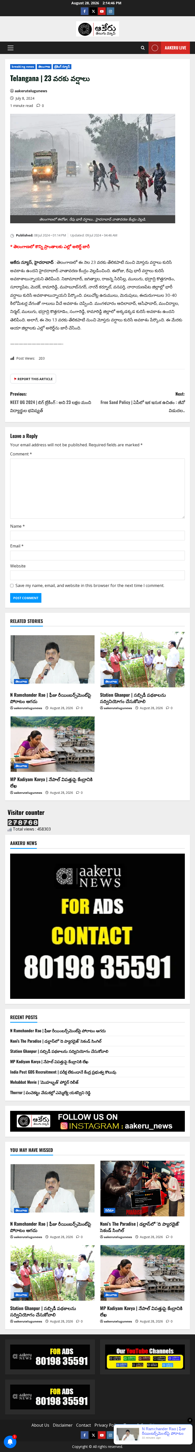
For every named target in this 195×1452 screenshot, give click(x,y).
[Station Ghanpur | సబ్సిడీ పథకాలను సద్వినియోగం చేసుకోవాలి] (142, 659)
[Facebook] (84, 11)
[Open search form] (143, 48)
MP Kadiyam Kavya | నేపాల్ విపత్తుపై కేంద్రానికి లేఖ (51, 782)
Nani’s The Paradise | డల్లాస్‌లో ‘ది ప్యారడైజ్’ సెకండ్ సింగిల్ (55, 1041)
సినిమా (109, 1210)
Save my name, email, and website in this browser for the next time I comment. (89, 585)
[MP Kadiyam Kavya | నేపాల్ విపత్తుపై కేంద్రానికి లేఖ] (52, 744)
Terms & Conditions (142, 1425)
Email (17, 546)
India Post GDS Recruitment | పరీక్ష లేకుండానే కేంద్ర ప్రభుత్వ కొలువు (63, 1072)
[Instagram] (110, 11)
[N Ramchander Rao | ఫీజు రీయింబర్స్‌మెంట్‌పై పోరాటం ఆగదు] (52, 659)
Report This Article (33, 379)
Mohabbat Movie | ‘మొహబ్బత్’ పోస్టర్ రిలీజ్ (44, 1082)
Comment (21, 454)
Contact (83, 1425)
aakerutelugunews (31, 90)
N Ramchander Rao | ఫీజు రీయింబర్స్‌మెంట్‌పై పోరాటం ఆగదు (50, 697)
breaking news (23, 66)
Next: (143, 402)
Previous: (50, 402)
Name (17, 526)
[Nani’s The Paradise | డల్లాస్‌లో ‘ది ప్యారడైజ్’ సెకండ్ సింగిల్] (142, 1188)
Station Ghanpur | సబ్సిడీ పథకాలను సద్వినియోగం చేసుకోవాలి (133, 697)
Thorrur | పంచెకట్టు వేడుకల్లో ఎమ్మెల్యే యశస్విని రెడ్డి (50, 1092)
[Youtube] (102, 11)
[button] (10, 48)
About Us (40, 1425)
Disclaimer (63, 1425)
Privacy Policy (107, 1425)
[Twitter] (93, 11)
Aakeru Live (175, 48)
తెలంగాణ (44, 66)
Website (18, 566)
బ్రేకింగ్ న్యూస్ (62, 66)
